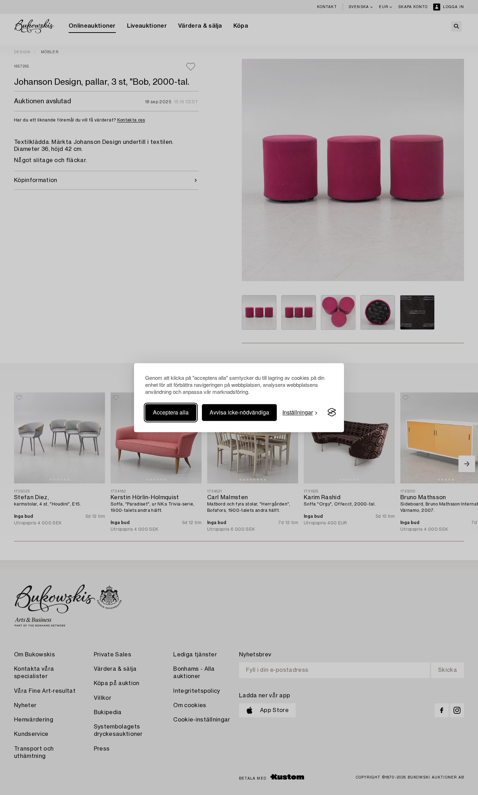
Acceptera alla (171, 412)
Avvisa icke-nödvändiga (239, 412)
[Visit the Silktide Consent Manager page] (331, 412)
